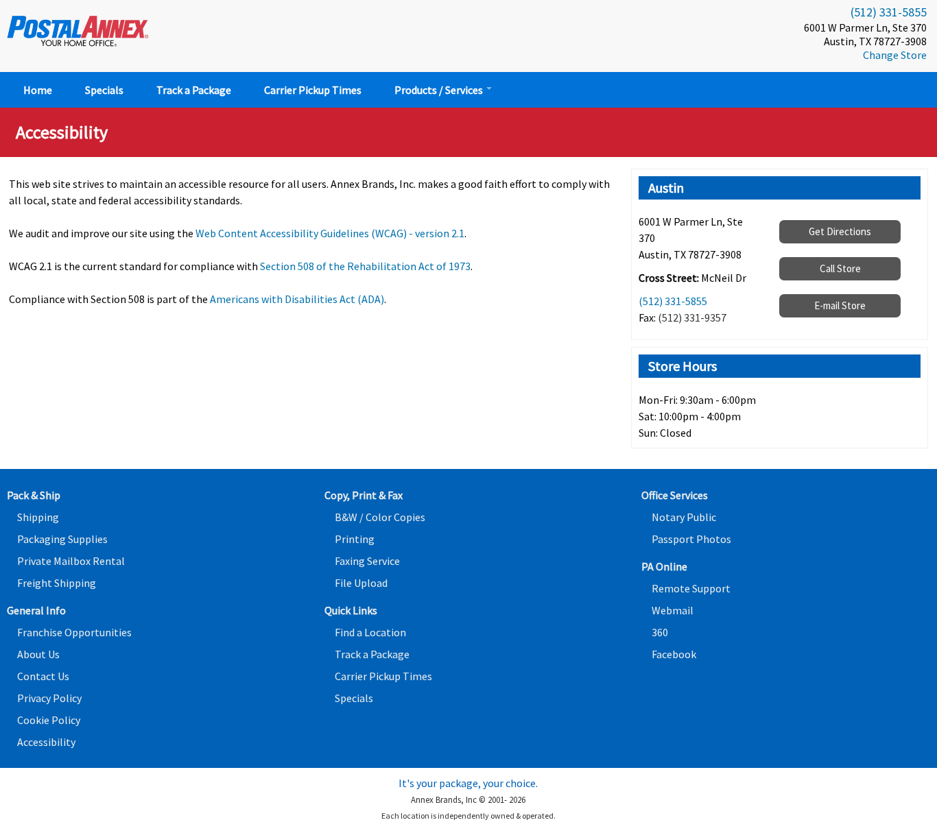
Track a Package (193, 90)
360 (660, 632)
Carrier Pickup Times (312, 90)
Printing (355, 539)
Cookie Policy (48, 720)
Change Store (895, 55)
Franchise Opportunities (74, 632)
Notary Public (684, 517)
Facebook (674, 654)
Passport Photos (691, 539)
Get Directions (840, 231)
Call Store (840, 268)
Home (37, 90)
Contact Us (43, 676)
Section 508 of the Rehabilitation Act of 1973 (365, 266)
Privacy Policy (49, 698)
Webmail (672, 610)
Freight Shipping (56, 583)
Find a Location (370, 632)
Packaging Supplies (62, 539)
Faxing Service (367, 561)
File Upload (361, 583)
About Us (38, 654)
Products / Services (439, 90)
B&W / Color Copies (380, 517)
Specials (104, 90)
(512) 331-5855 (889, 12)
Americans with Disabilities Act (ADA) (297, 299)
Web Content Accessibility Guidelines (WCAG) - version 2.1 (329, 233)
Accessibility (46, 742)
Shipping (38, 517)
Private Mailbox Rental (71, 561)
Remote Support (691, 588)
